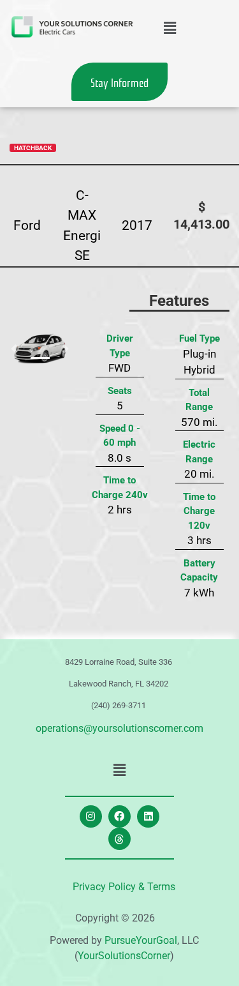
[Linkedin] (148, 816)
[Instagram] (91, 816)
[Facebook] (119, 816)
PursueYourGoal (141, 940)
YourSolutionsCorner (124, 956)
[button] (169, 28)
